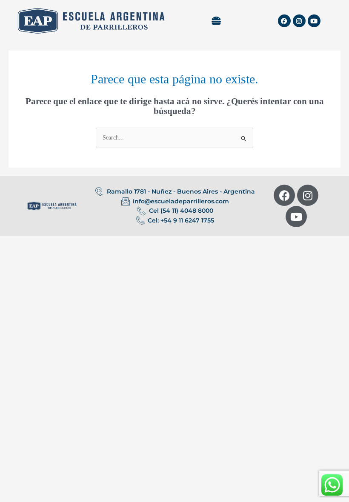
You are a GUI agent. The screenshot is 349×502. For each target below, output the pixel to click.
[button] (216, 21)
